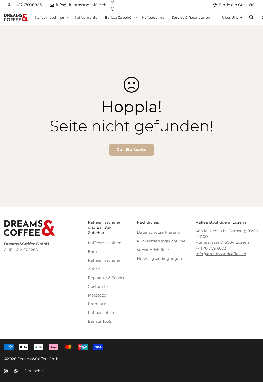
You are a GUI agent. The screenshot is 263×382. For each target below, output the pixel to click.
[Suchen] (251, 17)
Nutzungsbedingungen (159, 258)
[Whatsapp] (112, 9)
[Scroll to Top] (254, 355)
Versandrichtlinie (153, 249)
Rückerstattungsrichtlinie (161, 240)
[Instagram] (6, 371)
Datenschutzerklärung (158, 232)
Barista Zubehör (119, 17)
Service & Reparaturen (191, 17)
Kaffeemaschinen (50, 17)
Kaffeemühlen (87, 17)
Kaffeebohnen (154, 17)
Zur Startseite (131, 149)
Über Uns (230, 17)
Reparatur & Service (106, 277)
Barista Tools (100, 321)
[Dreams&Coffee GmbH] (16, 17)
